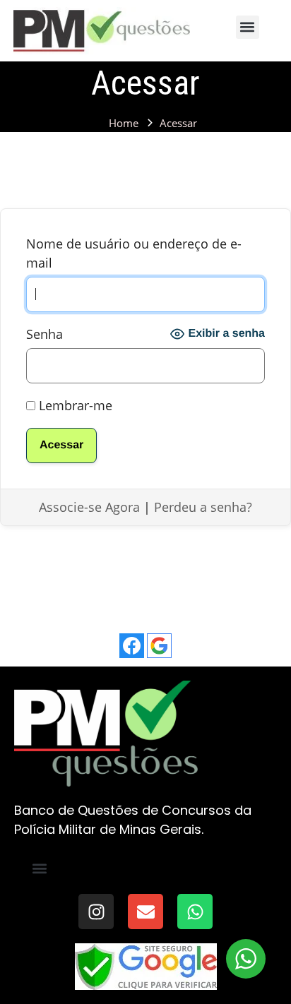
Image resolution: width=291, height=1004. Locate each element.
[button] (247, 27)
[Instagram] (96, 911)
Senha (44, 333)
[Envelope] (145, 911)
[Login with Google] (159, 645)
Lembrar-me (73, 405)
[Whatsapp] (195, 911)
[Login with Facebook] (131, 645)
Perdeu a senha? (203, 506)
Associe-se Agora (89, 506)
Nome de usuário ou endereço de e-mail (134, 253)
